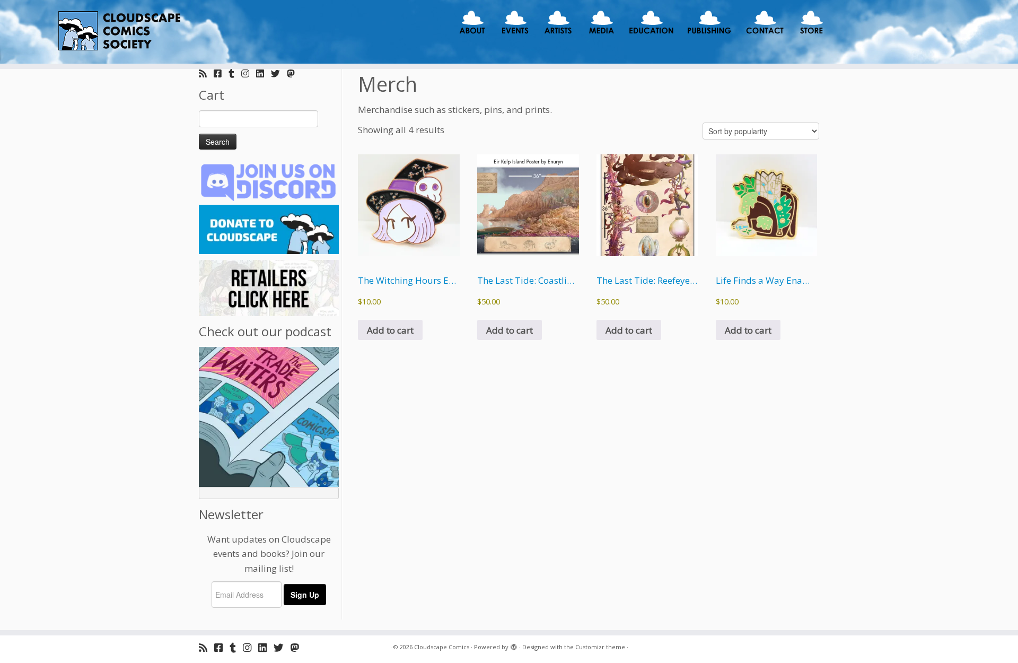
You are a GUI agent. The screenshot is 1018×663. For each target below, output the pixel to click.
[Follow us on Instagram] (248, 73)
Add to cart (390, 330)
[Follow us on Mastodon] (294, 73)
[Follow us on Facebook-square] (221, 73)
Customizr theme (600, 647)
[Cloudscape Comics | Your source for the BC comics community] (117, 31)
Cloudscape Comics (441, 647)
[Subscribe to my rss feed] (206, 73)
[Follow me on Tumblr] (235, 73)
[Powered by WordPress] (513, 645)
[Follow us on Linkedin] (263, 73)
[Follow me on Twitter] (279, 73)
